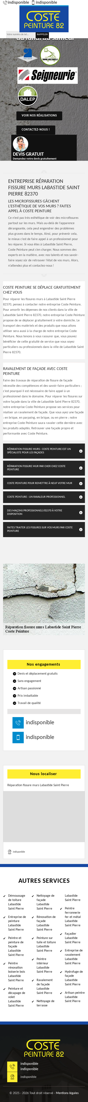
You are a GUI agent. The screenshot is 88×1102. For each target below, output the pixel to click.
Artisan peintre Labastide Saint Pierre (75, 997)
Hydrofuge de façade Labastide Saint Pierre (74, 978)
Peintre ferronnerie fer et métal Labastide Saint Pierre (73, 917)
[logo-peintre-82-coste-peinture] (44, 18)
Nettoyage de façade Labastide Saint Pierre (45, 902)
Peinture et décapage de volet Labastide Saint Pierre (16, 997)
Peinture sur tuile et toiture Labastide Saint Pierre (46, 944)
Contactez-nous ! (36, 129)
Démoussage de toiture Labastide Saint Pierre (16, 902)
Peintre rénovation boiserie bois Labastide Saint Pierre (16, 972)
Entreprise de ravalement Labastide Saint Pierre (74, 957)
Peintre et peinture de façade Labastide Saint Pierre (16, 947)
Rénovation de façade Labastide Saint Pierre (46, 923)
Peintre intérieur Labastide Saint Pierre (44, 965)
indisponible (18, 3)
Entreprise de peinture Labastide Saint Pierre (17, 923)
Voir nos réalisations (39, 115)
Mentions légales (67, 1093)
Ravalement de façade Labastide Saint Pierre (45, 987)
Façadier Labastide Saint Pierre (72, 938)
